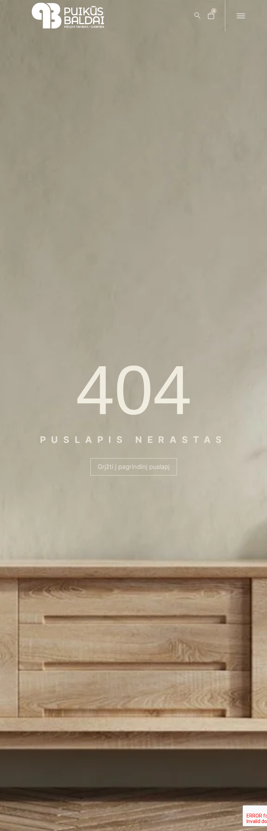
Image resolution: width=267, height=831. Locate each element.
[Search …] (197, 15)
